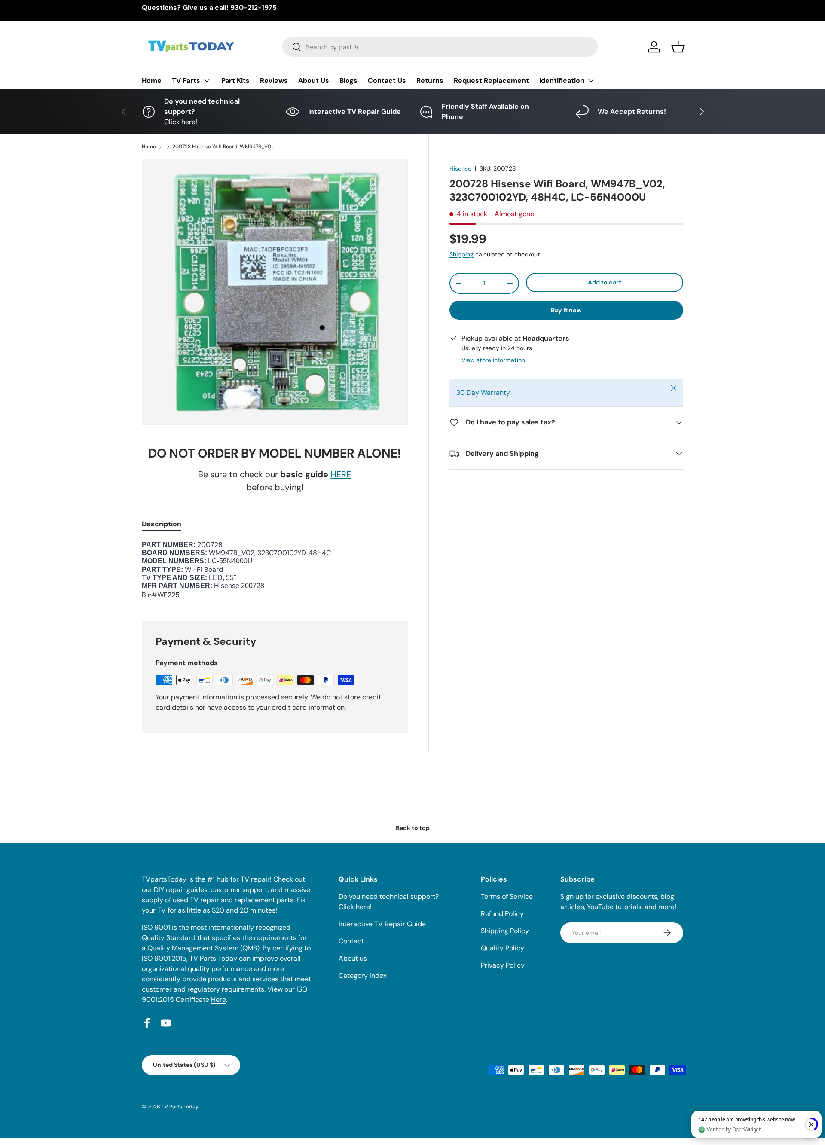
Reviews (274, 80)
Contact (351, 941)
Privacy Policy (503, 965)
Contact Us (387, 80)
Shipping (461, 254)
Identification (561, 80)
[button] (678, 46)
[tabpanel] (275, 570)
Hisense (460, 168)
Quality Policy (502, 948)
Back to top (413, 828)
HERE (340, 474)
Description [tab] (161, 523)
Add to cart (604, 282)
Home (152, 80)
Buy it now (566, 310)
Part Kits (235, 80)
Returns (429, 80)
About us (353, 958)
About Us (313, 80)
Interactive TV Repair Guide (382, 923)
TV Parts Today (180, 1106)
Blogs (348, 80)
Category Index (363, 975)
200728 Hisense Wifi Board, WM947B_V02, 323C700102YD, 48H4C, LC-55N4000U (223, 146)
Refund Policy (502, 913)
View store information (493, 360)
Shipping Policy (505, 930)
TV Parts (186, 80)
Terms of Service (507, 896)
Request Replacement (491, 80)
